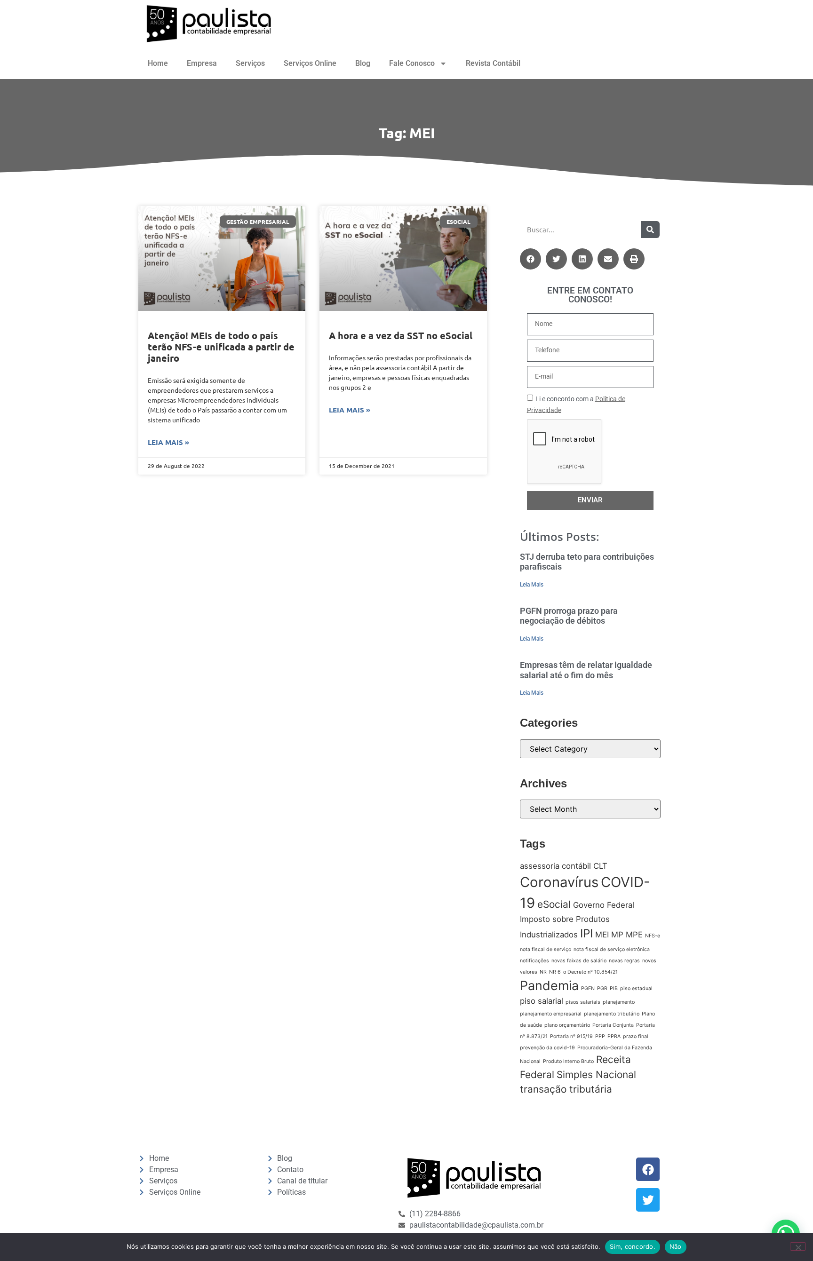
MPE (634, 934)
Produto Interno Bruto (568, 1061)
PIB (614, 988)
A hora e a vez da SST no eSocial (400, 335)
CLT (600, 866)
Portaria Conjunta (613, 1025)
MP (617, 934)
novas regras (624, 961)
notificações (534, 961)
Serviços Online (310, 63)
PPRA (614, 1036)
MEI (602, 934)
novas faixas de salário (578, 961)
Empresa (202, 63)
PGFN (588, 988)
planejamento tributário (611, 1014)
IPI (586, 933)
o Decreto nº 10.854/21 (590, 972)
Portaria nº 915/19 (571, 1036)
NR (543, 972)
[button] (530, 259)
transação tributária (566, 1089)
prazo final (635, 1036)
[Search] (650, 229)
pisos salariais (583, 1002)
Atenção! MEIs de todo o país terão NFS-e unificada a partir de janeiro (221, 346)
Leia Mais (531, 584)
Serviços (250, 63)
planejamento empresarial (551, 1014)
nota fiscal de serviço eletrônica (612, 949)
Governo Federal (603, 905)
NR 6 (555, 972)
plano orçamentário (567, 1025)
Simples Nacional (596, 1074)
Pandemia (549, 985)
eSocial (554, 904)
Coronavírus (559, 882)
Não (676, 1246)
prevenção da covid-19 (547, 1048)
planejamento (619, 1002)
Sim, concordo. (632, 1246)
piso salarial (541, 1001)
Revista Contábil (493, 63)
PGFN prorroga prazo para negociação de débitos (569, 616)
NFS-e (652, 936)
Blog (362, 63)
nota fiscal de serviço (545, 949)
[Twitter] (648, 1200)
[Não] (798, 1246)
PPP (600, 1036)
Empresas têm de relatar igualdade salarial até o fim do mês (586, 670)
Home (158, 63)
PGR (602, 988)
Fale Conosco (412, 63)
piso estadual (636, 988)
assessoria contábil (555, 866)
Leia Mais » (168, 442)
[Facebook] (648, 1169)
